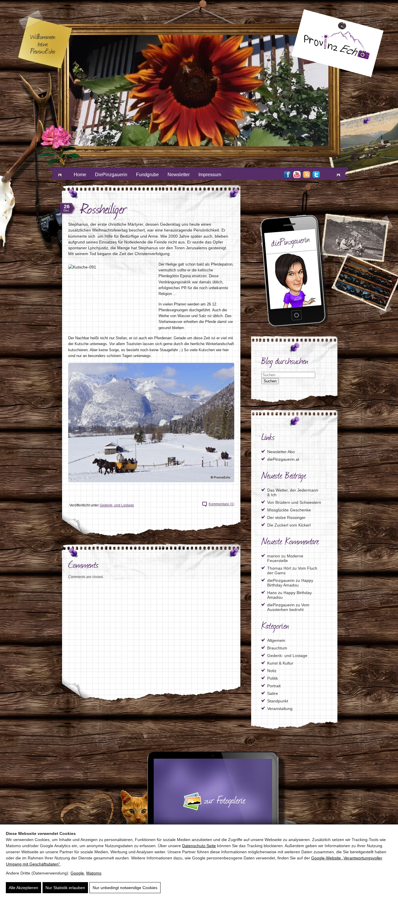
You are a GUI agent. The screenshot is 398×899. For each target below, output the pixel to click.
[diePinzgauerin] (294, 326)
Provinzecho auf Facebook (287, 174)
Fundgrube (147, 174)
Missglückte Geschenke (289, 510)
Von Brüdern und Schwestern (294, 502)
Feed (306, 174)
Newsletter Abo (281, 451)
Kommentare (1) (221, 504)
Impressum (209, 174)
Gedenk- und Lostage (117, 505)
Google (77, 873)
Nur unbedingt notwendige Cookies (125, 887)
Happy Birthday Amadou (290, 582)
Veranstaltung (280, 708)
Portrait (274, 685)
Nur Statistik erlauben (65, 887)
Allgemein (276, 640)
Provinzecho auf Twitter (316, 174)
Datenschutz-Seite (199, 845)
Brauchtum (277, 648)
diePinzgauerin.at (283, 459)
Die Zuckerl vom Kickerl (289, 525)
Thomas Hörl (279, 568)
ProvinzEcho (337, 43)
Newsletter (179, 174)
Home (80, 174)
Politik (272, 678)
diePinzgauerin (281, 580)
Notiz (272, 670)
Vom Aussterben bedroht (288, 607)
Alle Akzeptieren (23, 887)
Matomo (93, 873)
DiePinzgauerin (111, 174)
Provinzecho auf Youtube (297, 174)
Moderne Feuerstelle (285, 558)
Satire (272, 693)
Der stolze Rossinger (286, 517)
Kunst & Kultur (280, 663)
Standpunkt (277, 701)
